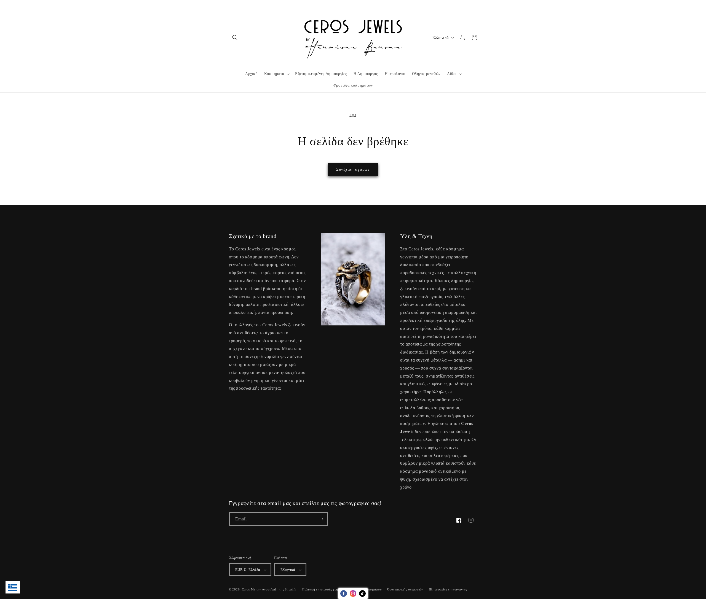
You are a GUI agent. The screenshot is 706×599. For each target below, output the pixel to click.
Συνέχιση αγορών (353, 169)
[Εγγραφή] (321, 519)
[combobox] (13, 587)
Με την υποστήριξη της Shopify (273, 589)
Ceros (246, 589)
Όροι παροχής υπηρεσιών (405, 589)
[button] (235, 37)
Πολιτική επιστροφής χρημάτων (324, 589)
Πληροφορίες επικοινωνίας (448, 589)
